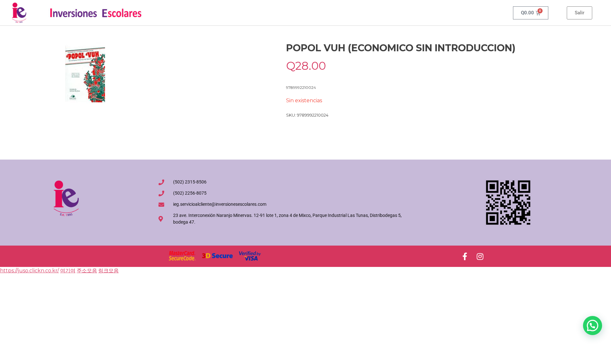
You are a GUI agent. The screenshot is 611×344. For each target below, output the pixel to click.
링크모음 (108, 271)
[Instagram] (480, 256)
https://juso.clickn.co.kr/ (29, 271)
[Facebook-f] (464, 256)
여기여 (67, 271)
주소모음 (87, 271)
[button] (592, 325)
